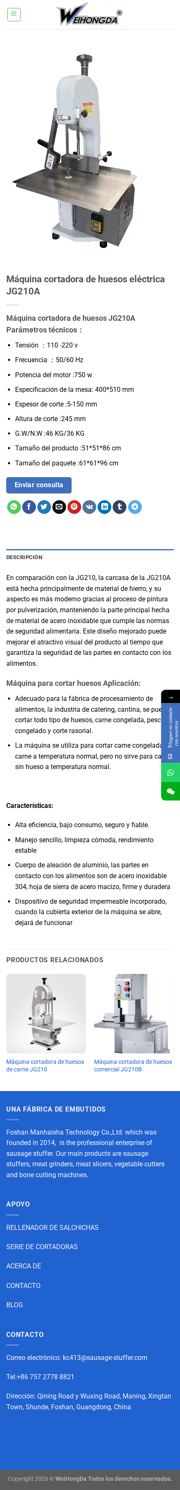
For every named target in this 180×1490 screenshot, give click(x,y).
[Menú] (14, 14)
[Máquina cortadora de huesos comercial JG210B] (134, 1013)
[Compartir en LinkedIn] (104, 507)
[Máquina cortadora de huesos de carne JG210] (46, 1013)
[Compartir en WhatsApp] (14, 507)
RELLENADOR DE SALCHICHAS (52, 1228)
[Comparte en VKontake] (89, 507)
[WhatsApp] (170, 772)
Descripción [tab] (24, 557)
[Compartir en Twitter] (44, 507)
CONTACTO (23, 1286)
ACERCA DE (23, 1266)
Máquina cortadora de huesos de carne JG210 (45, 1065)
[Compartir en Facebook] (29, 507)
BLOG (14, 1305)
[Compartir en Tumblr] (119, 507)
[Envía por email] (59, 507)
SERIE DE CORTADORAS (42, 1247)
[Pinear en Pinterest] (74, 507)
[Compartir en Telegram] (135, 507)
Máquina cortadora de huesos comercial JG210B (133, 1065)
